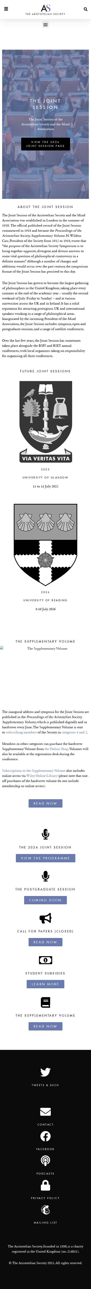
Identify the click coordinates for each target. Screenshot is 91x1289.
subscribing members (21, 732)
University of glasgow (46, 477)
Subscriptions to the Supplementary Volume (33, 771)
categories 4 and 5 (74, 732)
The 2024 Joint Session (45, 847)
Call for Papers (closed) (45, 931)
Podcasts (46, 1173)
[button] (85, 9)
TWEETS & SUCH (45, 1085)
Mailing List (45, 1222)
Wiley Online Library (42, 776)
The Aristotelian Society (46, 14)
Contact (45, 1124)
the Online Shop (56, 749)
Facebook (45, 1149)
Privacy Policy (45, 1198)
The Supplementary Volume (46, 1015)
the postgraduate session (45, 889)
